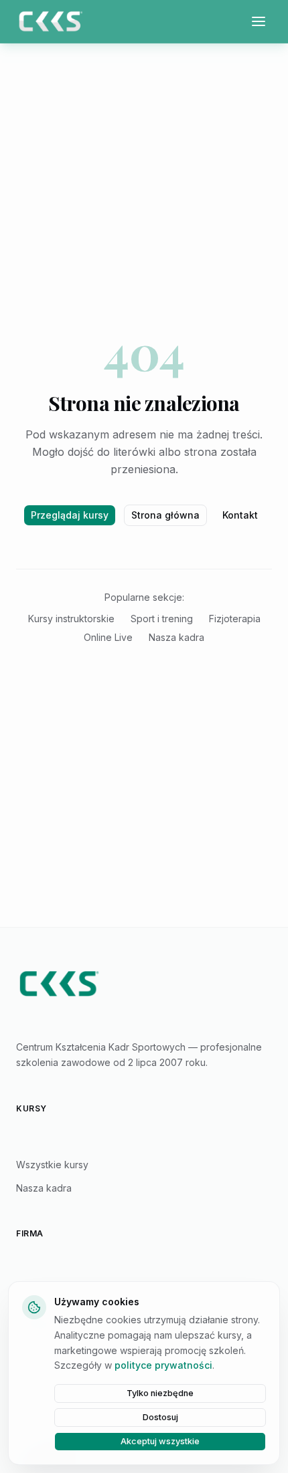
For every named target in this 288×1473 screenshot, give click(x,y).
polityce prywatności (163, 1365)
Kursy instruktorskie (71, 618)
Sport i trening (162, 618)
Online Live (108, 637)
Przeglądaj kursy (70, 515)
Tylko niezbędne (160, 1393)
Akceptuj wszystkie (160, 1441)
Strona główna (165, 515)
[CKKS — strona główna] (144, 983)
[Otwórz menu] (258, 21)
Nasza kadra (176, 637)
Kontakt (240, 515)
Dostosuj (160, 1417)
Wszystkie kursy (52, 1164)
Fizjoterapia (235, 618)
